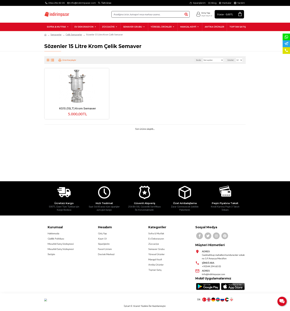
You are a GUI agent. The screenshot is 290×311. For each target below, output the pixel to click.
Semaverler (56, 34)
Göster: (230, 60)
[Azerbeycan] (218, 300)
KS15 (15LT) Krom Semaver (77, 108)
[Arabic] (227, 300)
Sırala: (198, 60)
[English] (209, 300)
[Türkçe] (204, 300)
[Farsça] (231, 300)
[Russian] (222, 300)
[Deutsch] (213, 300)
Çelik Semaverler (74, 34)
